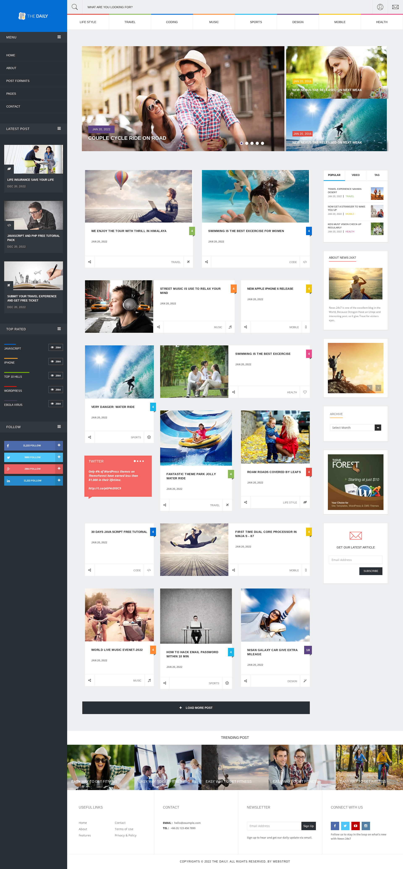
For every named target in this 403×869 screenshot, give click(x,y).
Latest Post (18, 129)
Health (381, 22)
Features (85, 835)
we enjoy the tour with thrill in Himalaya (129, 231)
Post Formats (17, 81)
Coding (172, 22)
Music (214, 22)
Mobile (339, 22)
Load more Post (199, 707)
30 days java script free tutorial (119, 531)
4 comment (224, 288)
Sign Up (308, 826)
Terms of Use (124, 829)
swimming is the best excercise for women (246, 231)
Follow (13, 427)
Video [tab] (356, 175)
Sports (256, 22)
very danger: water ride (113, 407)
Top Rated (16, 329)
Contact (13, 106)
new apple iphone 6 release (270, 288)
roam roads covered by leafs (274, 472)
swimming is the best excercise (262, 353)
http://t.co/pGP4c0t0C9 (105, 488)
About (11, 68)
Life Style (88, 22)
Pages (11, 93)
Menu (11, 37)
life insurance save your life (30, 179)
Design (298, 22)
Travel (130, 22)
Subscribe (371, 571)
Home (10, 55)
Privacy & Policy (125, 835)
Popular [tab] (334, 175)
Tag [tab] (376, 175)
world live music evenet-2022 (117, 649)
